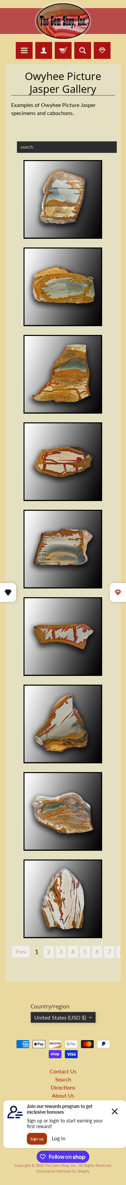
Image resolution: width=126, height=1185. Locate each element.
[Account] (43, 50)
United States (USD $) (60, 1017)
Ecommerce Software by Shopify (63, 1171)
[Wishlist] (102, 50)
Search (63, 1079)
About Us (63, 1095)
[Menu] (24, 50)
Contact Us (63, 1071)
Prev (20, 951)
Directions (63, 1087)
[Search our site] (82, 50)
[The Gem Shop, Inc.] (63, 38)
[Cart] (63, 50)
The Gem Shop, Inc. (61, 1165)
